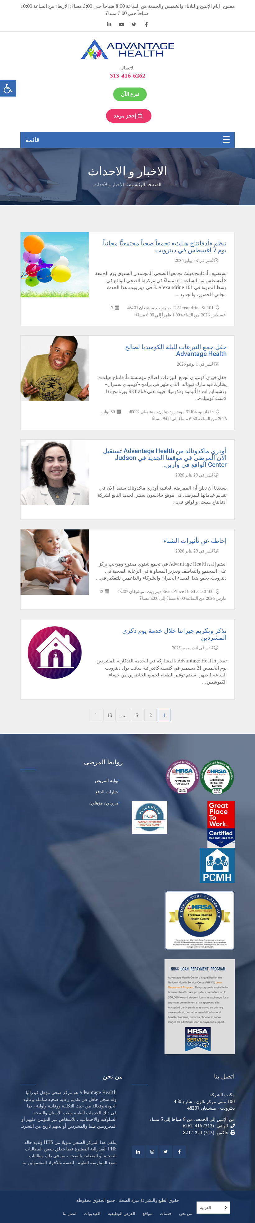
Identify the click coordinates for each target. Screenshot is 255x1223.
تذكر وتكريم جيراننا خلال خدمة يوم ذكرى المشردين (174, 634)
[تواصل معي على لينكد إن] (109, 25)
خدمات (166, 1213)
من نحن (185, 1213)
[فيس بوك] (179, 1151)
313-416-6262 (127, 75)
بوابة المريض (106, 780)
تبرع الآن (130, 94)
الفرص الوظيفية (121, 1213)
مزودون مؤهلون (103, 803)
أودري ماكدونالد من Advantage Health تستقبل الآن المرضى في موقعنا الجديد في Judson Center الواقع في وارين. (165, 457)
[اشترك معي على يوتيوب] (121, 25)
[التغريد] (166, 1151)
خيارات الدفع (106, 791)
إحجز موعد (126, 116)
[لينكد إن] (138, 1151)
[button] (8, 88)
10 (109, 715)
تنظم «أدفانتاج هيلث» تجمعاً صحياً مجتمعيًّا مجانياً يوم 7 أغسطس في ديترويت (165, 246)
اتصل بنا (69, 1213)
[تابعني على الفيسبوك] (146, 25)
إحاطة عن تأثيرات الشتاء (195, 540)
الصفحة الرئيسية (145, 184)
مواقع (147, 1213)
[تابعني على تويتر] (134, 25)
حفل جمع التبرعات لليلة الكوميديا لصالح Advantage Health (176, 350)
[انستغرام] (152, 1151)
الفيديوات (92, 1213)
